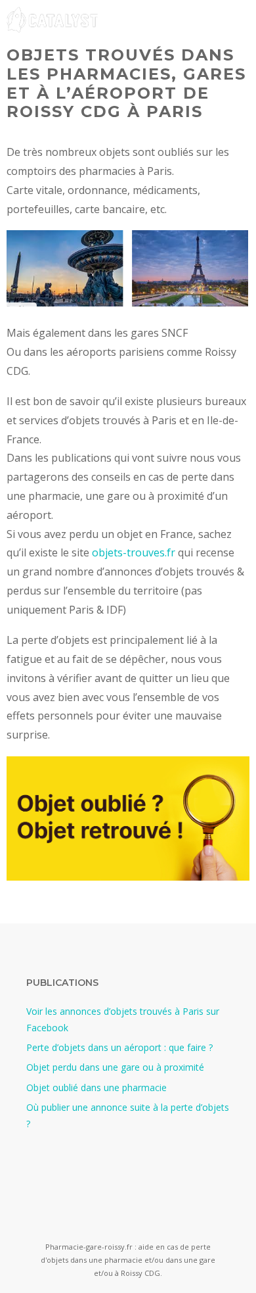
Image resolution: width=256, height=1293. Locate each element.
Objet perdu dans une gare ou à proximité (115, 1067)
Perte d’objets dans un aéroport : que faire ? (119, 1047)
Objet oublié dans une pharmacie (96, 1087)
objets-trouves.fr (133, 552)
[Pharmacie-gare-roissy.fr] (52, 19)
